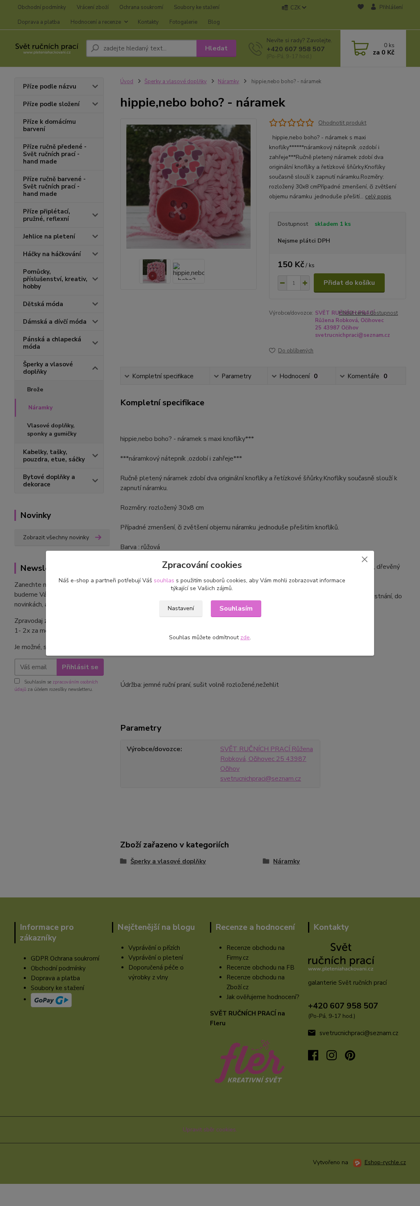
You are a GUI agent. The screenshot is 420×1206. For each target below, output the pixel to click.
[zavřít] (364, 559)
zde (245, 637)
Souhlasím (236, 608)
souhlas (164, 580)
